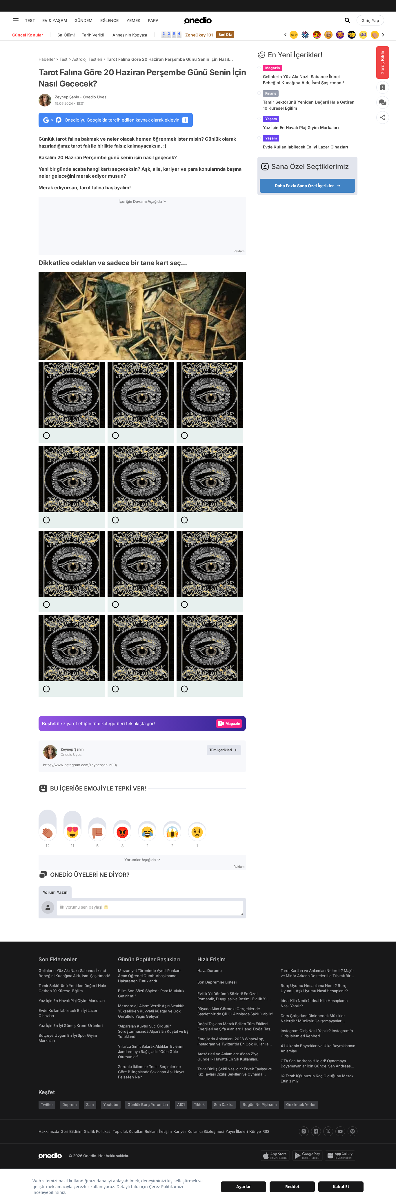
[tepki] (48, 832)
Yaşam (271, 119)
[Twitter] (328, 1131)
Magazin (272, 68)
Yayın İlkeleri (237, 1131)
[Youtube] (340, 1131)
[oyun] (353, 34)
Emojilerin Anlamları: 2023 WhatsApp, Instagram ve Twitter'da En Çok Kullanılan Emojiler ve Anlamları (234, 1044)
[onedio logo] (198, 20)
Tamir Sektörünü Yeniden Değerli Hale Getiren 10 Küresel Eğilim (309, 105)
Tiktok (199, 1104)
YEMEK (133, 20)
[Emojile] (342, 34)
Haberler (47, 59)
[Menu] (15, 20)
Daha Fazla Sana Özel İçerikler (304, 185)
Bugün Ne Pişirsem (260, 1104)
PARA (153, 20)
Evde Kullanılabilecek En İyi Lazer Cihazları (305, 146)
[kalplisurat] (377, 34)
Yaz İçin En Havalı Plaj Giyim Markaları (301, 127)
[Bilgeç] (319, 34)
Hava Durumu (209, 970)
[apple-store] (276, 1155)
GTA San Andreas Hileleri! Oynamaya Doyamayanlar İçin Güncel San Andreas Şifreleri (316, 1066)
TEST (30, 20)
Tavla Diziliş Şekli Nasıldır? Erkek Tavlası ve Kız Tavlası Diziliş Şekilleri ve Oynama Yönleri (234, 1074)
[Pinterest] (352, 1131)
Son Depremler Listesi (217, 982)
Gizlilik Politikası (97, 1131)
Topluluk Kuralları (128, 1131)
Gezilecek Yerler (301, 1104)
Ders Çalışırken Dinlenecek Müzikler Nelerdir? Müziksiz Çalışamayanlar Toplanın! (313, 1020)
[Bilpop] (330, 34)
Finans (270, 93)
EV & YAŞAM (54, 20)
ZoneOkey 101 (199, 34)
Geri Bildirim (71, 1131)
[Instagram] (304, 1131)
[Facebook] (316, 1131)
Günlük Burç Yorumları (148, 1104)
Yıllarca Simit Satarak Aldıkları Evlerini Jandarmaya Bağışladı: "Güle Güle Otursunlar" (150, 1051)
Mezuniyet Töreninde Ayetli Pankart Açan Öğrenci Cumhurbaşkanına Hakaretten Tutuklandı (149, 975)
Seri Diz (225, 34)
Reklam (151, 1131)
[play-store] (308, 1155)
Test (63, 59)
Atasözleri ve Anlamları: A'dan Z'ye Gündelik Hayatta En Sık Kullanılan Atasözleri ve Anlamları (228, 1059)
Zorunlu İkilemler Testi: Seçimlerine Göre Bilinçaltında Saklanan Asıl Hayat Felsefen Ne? (151, 1071)
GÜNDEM (83, 20)
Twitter (47, 1104)
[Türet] (307, 34)
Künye (255, 1131)
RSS (265, 1131)
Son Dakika (223, 1104)
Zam (90, 1104)
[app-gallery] (341, 1155)
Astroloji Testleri (87, 59)
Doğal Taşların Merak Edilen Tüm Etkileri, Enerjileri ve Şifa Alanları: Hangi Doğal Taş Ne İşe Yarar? (233, 1028)
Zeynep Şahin (81, 97)
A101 (181, 1104)
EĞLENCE (109, 20)
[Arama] (347, 20)
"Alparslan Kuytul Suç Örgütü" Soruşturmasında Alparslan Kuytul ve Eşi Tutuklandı (153, 1031)
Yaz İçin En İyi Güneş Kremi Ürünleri (71, 1025)
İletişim (165, 1131)
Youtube (110, 1104)
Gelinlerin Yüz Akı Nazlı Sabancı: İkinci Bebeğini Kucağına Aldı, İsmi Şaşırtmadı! (303, 79)
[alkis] (365, 34)
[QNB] (295, 34)
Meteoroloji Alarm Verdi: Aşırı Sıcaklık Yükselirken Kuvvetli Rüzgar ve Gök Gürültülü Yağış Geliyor (151, 1011)
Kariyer (179, 1131)
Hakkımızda (49, 1131)
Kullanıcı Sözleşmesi (206, 1131)
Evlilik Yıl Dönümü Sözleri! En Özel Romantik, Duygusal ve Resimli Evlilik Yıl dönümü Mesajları (232, 998)
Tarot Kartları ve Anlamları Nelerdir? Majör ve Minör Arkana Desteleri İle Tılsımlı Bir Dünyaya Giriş (317, 975)
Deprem (69, 1104)
